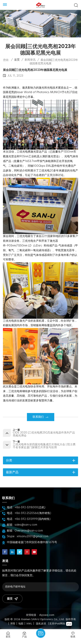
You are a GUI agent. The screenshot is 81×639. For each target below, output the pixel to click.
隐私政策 (41, 623)
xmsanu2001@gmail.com (32, 536)
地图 (20, 623)
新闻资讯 (30, 59)
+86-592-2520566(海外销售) (33, 513)
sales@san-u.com (26, 524)
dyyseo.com (46, 615)
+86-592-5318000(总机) (30, 507)
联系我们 (38, 417)
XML (29, 623)
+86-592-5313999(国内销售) (33, 519)
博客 (12, 623)
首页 (17, 59)
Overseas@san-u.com (29, 530)
